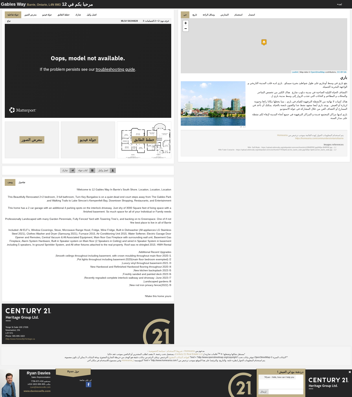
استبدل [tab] (251, 14)
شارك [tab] (78, 14)
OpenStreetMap (318, 71)
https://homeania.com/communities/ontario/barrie (319, 138)
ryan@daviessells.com (40, 387)
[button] (185, 104)
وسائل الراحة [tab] (209, 14)
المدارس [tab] (225, 14)
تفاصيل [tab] (22, 182)
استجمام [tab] (238, 14)
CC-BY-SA (341, 71)
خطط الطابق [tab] (63, 14)
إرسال (263, 391)
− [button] (185, 28)
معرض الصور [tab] (30, 14)
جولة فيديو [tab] (47, 14)
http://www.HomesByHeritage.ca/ (20, 339)
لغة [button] (340, 4)
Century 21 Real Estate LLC (189, 354)
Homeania (282, 135)
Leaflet (295, 71)
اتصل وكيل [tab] (91, 14)
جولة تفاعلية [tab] (13, 14)
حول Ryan (73, 371)
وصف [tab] (10, 182)
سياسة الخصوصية (157, 351)
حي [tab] (185, 14)
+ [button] (185, 23)
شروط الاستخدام (174, 351)
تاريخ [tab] (194, 14)
